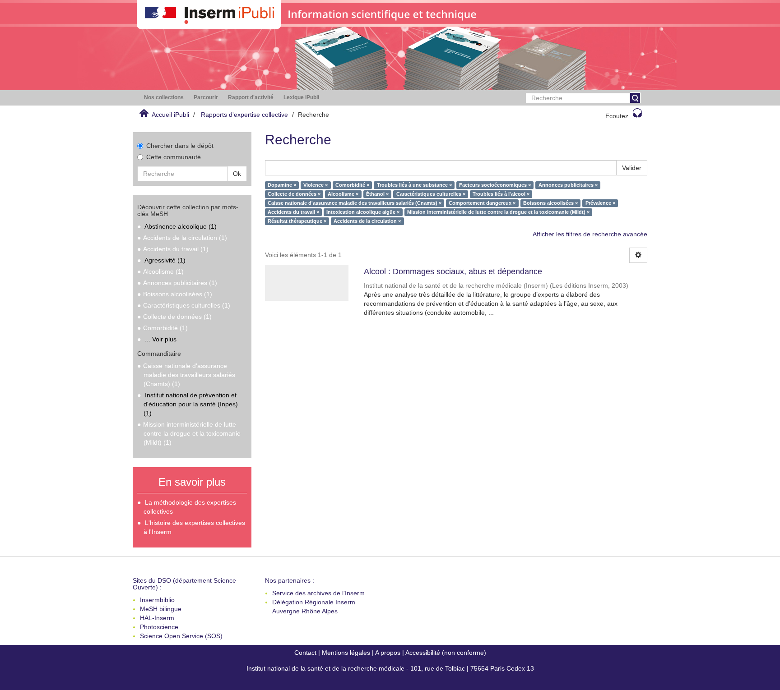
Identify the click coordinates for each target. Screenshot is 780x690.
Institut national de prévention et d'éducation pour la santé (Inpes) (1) (191, 404)
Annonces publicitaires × (568, 185)
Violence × (315, 185)
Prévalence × (600, 203)
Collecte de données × (294, 194)
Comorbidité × (352, 185)
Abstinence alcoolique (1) (180, 226)
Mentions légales (346, 652)
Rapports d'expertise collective (244, 114)
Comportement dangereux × (482, 203)
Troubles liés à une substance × (414, 185)
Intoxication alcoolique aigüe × (362, 212)
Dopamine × (282, 185)
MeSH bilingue (160, 608)
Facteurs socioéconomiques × (495, 185)
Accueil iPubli (170, 114)
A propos (387, 652)
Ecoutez (616, 116)
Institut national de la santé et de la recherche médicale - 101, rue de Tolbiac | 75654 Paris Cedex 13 (390, 668)
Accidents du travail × (293, 212)
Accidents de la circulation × (367, 221)
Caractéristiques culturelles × (430, 194)
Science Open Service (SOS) (181, 635)
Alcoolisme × (343, 194)
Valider (631, 167)
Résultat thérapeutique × (297, 221)
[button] (163, 97)
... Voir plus (160, 339)
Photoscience (159, 626)
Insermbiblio (157, 599)
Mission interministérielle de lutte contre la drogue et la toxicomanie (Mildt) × (498, 212)
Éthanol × (377, 194)
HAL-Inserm (157, 617)
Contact (305, 652)
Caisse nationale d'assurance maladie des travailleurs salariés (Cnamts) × (354, 203)
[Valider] (635, 97)
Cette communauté (173, 157)
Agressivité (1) (165, 260)
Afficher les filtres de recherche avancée (590, 234)
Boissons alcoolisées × (550, 203)
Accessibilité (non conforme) (445, 652)
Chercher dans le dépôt (180, 145)
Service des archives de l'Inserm (318, 593)
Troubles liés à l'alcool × (501, 194)
